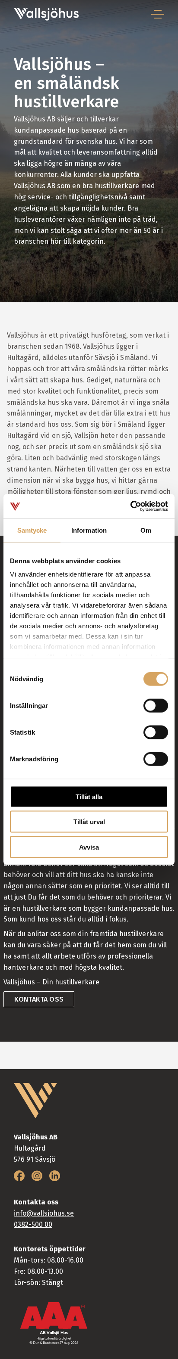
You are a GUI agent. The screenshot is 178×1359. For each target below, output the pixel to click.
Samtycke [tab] (32, 530)
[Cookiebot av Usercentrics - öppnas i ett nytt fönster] (130, 506)
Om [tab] (145, 530)
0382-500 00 (33, 1224)
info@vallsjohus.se (44, 1213)
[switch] (155, 705)
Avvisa (89, 846)
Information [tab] (89, 530)
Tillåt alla (89, 796)
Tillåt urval (89, 821)
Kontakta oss (39, 999)
